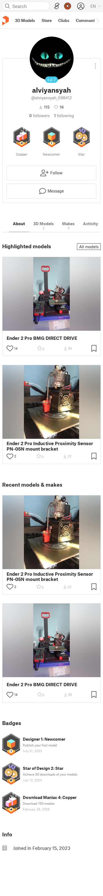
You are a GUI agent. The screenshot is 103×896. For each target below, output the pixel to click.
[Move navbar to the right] (97, 20)
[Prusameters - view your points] (67, 6)
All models (89, 246)
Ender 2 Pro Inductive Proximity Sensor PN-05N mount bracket (50, 446)
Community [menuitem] (87, 20)
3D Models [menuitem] (25, 20)
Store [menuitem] (46, 20)
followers (39, 115)
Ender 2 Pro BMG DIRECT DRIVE (42, 338)
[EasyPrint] (57, 6)
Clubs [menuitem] (63, 20)
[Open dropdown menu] (95, 63)
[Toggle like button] (10, 348)
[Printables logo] (5, 20)
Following (64, 115)
